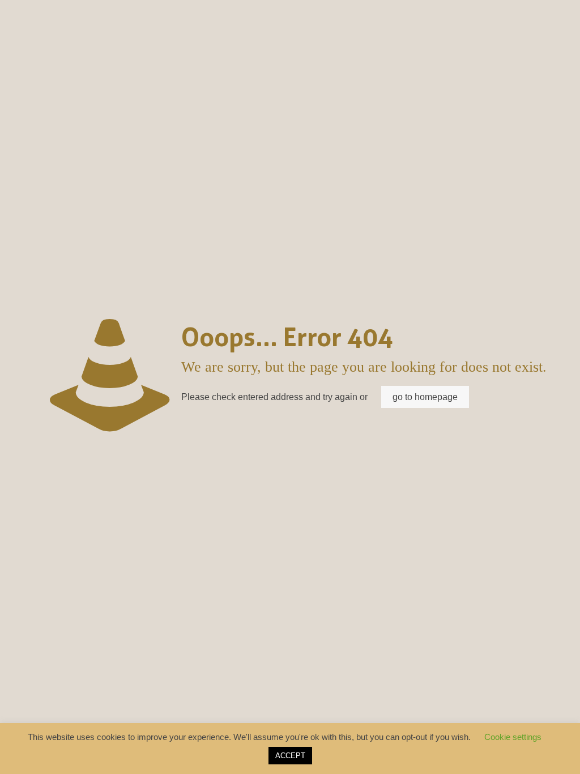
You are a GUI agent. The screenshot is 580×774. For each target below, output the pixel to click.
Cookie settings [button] (512, 737)
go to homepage (425, 397)
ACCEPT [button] (290, 755)
